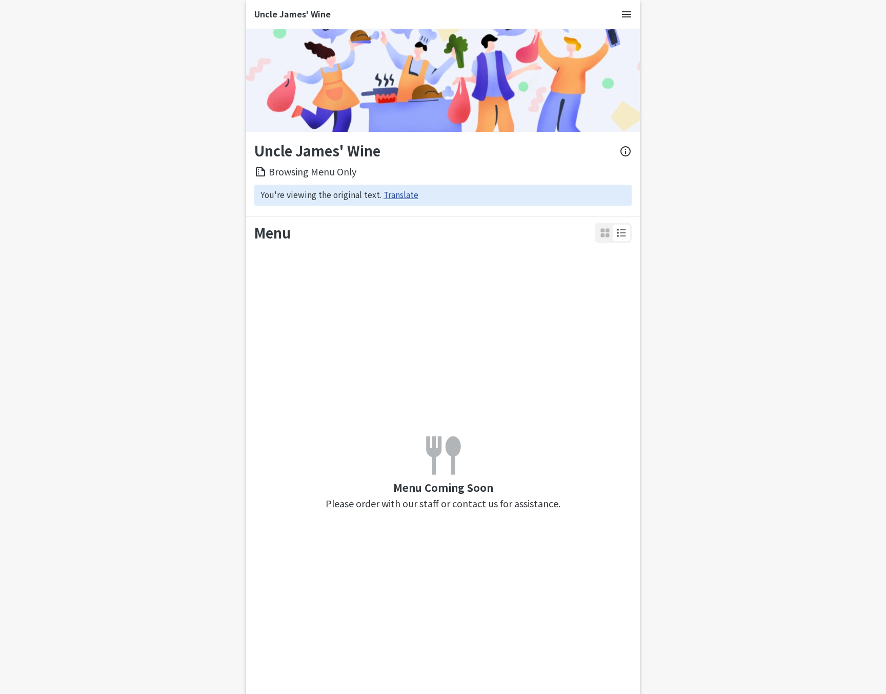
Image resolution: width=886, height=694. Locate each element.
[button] (621, 233)
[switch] (621, 233)
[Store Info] (625, 151)
